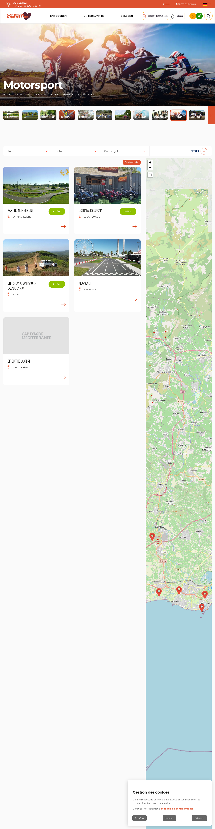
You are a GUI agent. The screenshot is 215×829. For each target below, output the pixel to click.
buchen (180, 15)
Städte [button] (11, 151)
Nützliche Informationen (186, 4)
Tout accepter (199, 818)
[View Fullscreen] (150, 174)
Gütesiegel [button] (111, 151)
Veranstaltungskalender (158, 15)
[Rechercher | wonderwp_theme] (207, 16)
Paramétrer (169, 818)
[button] (182, 151)
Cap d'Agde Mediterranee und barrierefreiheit (192, 16)
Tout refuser (139, 818)
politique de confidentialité (177, 808)
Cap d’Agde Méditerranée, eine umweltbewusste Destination (199, 16)
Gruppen (166, 4)
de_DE (207, 4)
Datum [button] (59, 151)
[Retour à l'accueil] (19, 16)
